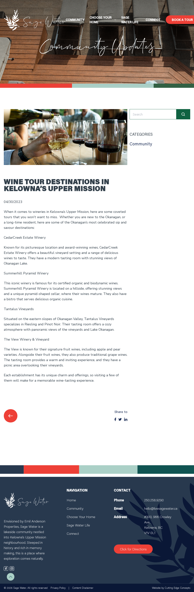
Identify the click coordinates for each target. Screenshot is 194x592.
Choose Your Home (81, 516)
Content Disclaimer (82, 588)
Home (71, 500)
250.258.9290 (154, 500)
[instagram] (12, 568)
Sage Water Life (78, 525)
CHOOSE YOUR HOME (101, 19)
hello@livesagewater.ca (160, 508)
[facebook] (6, 568)
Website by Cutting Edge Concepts (171, 588)
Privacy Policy (58, 588)
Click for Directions (133, 549)
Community (141, 144)
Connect (73, 533)
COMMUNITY (75, 20)
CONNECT (153, 20)
